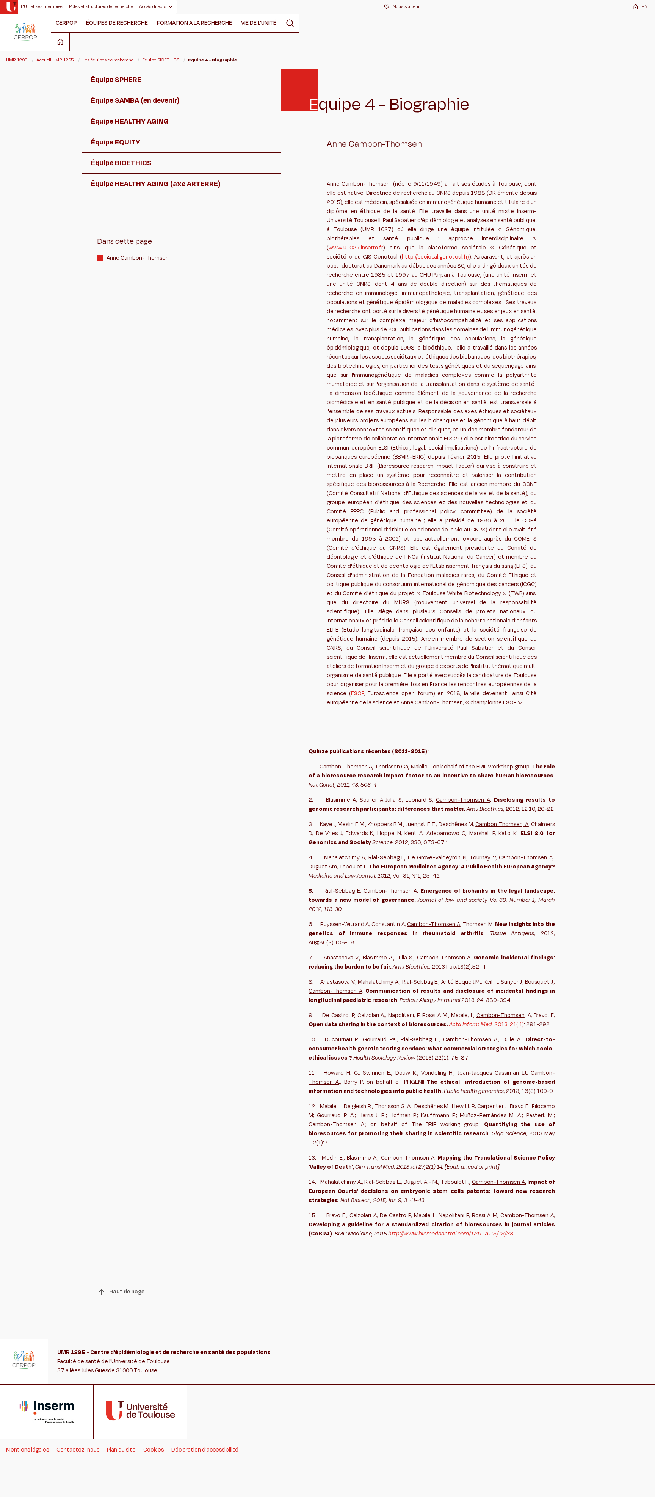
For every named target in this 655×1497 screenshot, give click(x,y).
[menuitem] (42, 7)
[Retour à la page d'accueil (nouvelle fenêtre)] (11, 7)
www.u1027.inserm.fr (356, 248)
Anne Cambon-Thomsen (138, 258)
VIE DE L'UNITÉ (258, 23)
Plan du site (121, 1450)
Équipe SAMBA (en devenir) (135, 100)
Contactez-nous (77, 1450)
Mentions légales (27, 1450)
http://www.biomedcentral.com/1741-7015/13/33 (450, 1234)
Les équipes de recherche (108, 59)
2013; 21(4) (509, 1024)
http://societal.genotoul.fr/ (435, 257)
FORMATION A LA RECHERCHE (194, 23)
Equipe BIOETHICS (160, 59)
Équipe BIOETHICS (121, 163)
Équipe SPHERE (116, 80)
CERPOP (66, 23)
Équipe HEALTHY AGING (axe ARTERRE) (156, 184)
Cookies (153, 1450)
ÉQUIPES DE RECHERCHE (117, 23)
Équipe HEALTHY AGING (130, 121)
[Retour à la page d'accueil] (25, 32)
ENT (646, 6)
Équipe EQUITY (115, 142)
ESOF (357, 694)
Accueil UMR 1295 (55, 59)
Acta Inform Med (470, 1024)
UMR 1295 (17, 59)
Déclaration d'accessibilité (204, 1450)
